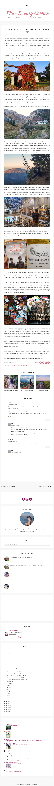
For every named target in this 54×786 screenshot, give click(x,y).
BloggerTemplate (34, 784)
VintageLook (9, 751)
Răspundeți (47, 420)
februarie (9, 697)
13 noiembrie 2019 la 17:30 (12, 441)
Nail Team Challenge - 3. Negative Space (21, 573)
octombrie (9, 681)
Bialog (7, 739)
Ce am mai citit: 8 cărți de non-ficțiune (20, 585)
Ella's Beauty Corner (27, 13)
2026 (7, 650)
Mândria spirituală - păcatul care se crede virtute (15, 752)
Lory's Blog (8, 754)
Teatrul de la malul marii (16, 733)
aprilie (8, 693)
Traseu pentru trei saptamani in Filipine (14, 771)
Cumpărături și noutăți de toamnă (14, 668)
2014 (7, 709)
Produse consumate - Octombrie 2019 (15, 677)
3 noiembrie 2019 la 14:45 (12, 404)
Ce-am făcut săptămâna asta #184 (12, 760)
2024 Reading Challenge (13, 630)
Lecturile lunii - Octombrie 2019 (14, 673)
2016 (7, 705)
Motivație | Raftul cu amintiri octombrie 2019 (17, 679)
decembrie (9, 664)
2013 (7, 711)
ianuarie (9, 699)
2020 (7, 660)
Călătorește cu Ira (10, 770)
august (8, 685)
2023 (7, 654)
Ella (12, 423)
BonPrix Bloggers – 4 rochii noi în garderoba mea (16, 755)
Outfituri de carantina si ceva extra (18, 763)
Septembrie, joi (9, 759)
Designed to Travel (10, 757)
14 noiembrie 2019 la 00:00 (16, 452)
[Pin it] (48, 363)
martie (8, 695)
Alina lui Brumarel (10, 732)
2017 (7, 703)
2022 (7, 656)
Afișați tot (48, 772)
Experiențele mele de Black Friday (14, 671)
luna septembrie (20, 94)
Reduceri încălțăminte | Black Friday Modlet (16, 675)
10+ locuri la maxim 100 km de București (21, 557)
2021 (7, 658)
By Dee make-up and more (12, 762)
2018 (7, 701)
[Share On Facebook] (43, 363)
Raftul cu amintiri (23, 365)
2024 (7, 652)
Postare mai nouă (8, 486)
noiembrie (9, 666)
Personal (13, 365)
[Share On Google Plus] (46, 363)
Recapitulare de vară (15, 725)
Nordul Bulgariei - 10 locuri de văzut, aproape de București (26, 565)
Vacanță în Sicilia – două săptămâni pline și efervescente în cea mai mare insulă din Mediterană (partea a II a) (25, 741)
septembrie (9, 683)
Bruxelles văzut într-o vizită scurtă (14, 670)
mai (8, 691)
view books (19, 637)
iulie (8, 687)
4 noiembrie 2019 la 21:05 (15, 425)
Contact (6, 581)
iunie (8, 689)
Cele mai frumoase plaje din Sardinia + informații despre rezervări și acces (21, 758)
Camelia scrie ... (9, 724)
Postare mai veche (45, 486)
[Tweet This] (40, 363)
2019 (7, 662)
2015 (7, 707)
